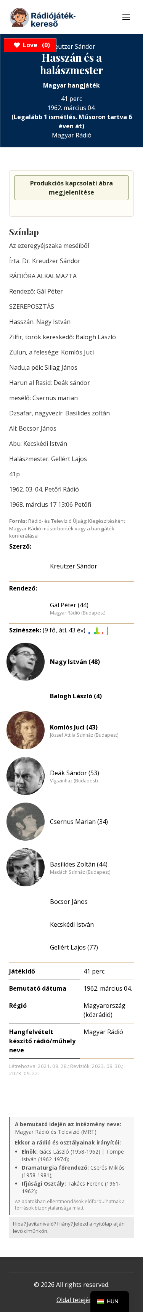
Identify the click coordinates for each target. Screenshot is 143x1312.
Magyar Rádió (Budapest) (77, 613)
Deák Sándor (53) (74, 773)
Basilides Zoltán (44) (79, 864)
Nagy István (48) (75, 662)
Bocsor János (69, 901)
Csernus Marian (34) (79, 821)
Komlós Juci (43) (74, 727)
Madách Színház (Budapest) (80, 872)
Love (35, 45)
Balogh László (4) (76, 696)
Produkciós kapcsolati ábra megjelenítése (71, 187)
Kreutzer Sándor (73, 566)
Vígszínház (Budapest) (74, 781)
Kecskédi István (72, 924)
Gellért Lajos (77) (74, 947)
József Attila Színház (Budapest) (84, 735)
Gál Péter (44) (69, 605)
